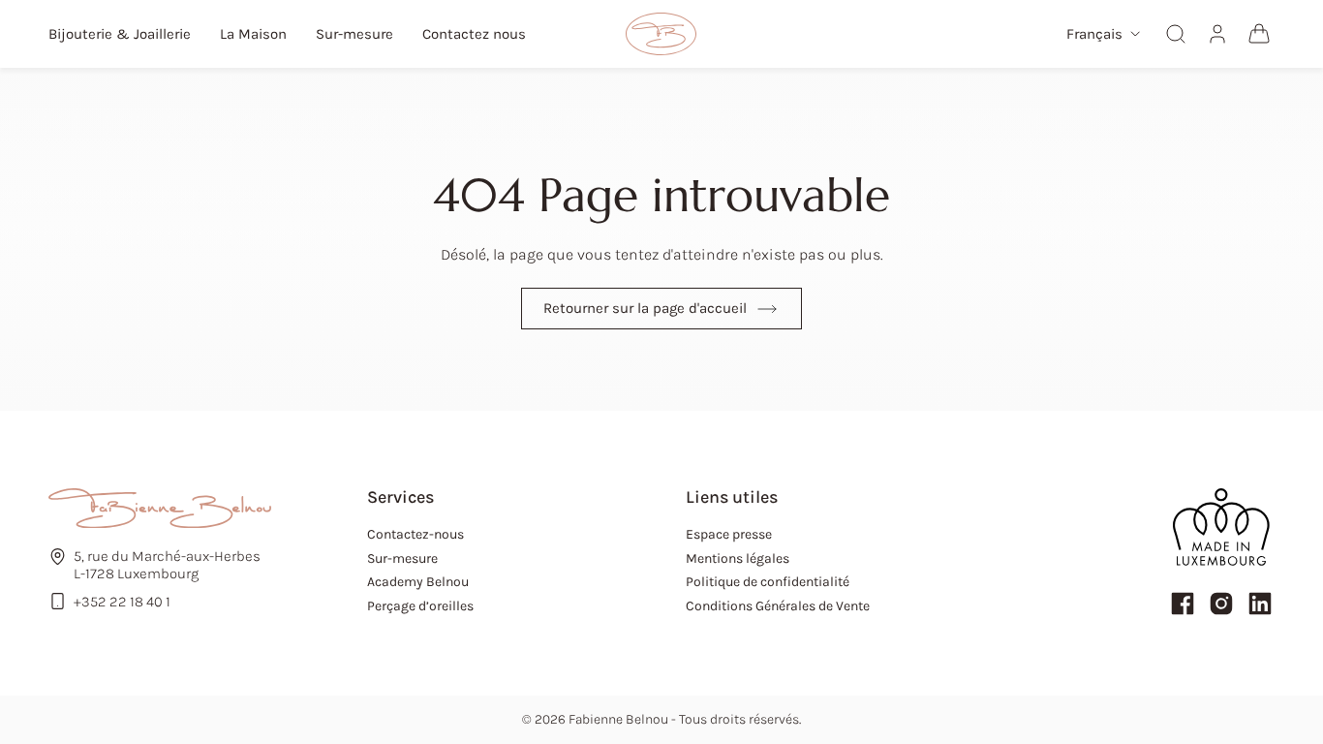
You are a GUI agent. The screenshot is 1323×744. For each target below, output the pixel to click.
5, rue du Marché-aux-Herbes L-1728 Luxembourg (167, 565)
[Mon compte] (1217, 34)
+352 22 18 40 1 (122, 601)
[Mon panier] (1259, 34)
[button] (1103, 34)
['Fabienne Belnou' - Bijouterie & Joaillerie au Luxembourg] (661, 34)
